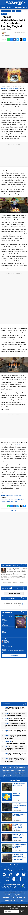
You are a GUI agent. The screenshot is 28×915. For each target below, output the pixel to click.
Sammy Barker (6, 35)
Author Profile (8, 582)
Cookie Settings (8, 776)
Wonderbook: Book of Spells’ (9, 88)
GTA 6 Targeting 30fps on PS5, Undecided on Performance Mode (15, 754)
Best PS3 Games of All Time (9, 501)
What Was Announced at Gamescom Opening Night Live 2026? (15, 742)
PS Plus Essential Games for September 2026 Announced (15, 714)
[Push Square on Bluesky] (24, 875)
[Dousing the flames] (14, 205)
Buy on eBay (13, 656)
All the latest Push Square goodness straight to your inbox (14, 907)
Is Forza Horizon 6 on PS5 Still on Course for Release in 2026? (15, 731)
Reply (22, 582)
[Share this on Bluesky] (11, 39)
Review (13, 500)
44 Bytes (19, 886)
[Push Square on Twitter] (17, 875)
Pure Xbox (21, 892)
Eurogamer (19, 897)
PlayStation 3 (4, 620)
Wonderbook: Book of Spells (8, 616)
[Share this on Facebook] (14, 39)
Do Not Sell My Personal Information (17, 888)
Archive (22, 773)
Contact (13, 770)
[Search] (25, 2)
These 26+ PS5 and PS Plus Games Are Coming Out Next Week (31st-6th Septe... (14, 748)
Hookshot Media (12, 884)
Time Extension (9, 895)
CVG (18, 900)
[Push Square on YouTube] (11, 875)
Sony (9, 11)
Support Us (6, 770)
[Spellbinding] (14, 365)
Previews (4, 13)
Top (5, 767)
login (22, 604)
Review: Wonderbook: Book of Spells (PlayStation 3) (13, 650)
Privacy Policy (21, 770)
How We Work (21, 767)
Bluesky (16, 582)
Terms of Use (7, 773)
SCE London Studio (6, 629)
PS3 (13, 11)
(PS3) (11, 495)
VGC (25, 897)
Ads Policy (16, 773)
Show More (13, 865)
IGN (13, 897)
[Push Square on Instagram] (7, 879)
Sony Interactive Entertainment (5, 625)
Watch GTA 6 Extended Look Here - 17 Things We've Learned (15, 719)
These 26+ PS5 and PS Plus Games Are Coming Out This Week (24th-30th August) (14, 760)
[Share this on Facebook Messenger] (24, 39)
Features (4, 11)
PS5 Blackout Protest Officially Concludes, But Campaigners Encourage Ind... (15, 737)
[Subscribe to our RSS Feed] (4, 875)
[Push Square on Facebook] (20, 879)
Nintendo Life (12, 892)
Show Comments (15, 593)
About (9, 767)
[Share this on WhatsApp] (8, 39)
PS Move (18, 11)
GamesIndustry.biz (10, 900)
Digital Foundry (19, 895)
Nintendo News (6, 897)
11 (17, 510)
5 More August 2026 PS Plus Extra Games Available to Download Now (15, 725)
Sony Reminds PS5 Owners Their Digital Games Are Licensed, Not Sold (15, 708)
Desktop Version (19, 776)
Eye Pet (19, 445)
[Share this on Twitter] (17, 39)
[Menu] (2, 2)
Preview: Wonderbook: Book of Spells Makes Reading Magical (13, 21)
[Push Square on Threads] (14, 879)
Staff (14, 767)
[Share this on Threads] (21, 39)
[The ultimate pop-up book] (14, 75)
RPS (22, 900)
